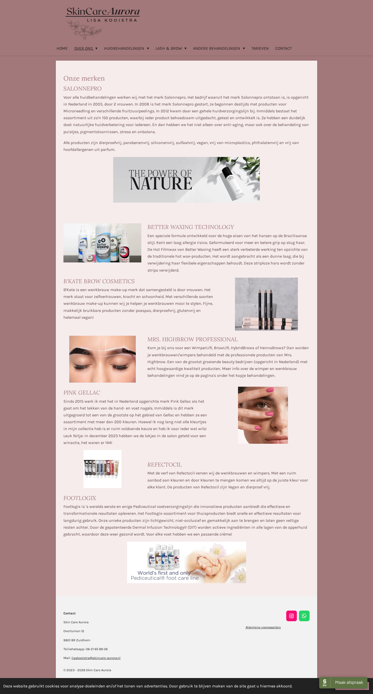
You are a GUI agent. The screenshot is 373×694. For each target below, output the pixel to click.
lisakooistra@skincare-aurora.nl (96, 658)
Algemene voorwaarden (263, 627)
